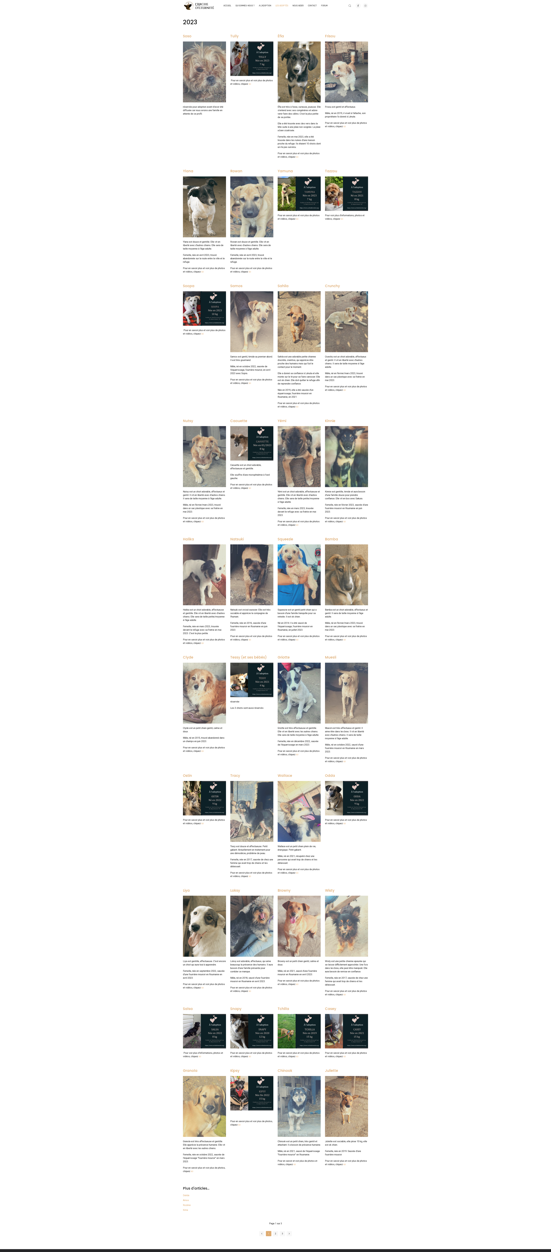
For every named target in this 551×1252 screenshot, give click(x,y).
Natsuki (237, 539)
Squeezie (285, 539)
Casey (330, 1008)
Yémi (282, 420)
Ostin (187, 775)
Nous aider (298, 5)
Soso (187, 36)
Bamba (331, 539)
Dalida (186, 1195)
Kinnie (330, 420)
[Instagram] (365, 5)
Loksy (235, 890)
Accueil (227, 5)
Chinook (285, 1070)
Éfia (281, 36)
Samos (236, 286)
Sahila (283, 286)
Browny (284, 890)
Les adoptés (282, 5)
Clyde (188, 657)
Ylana (188, 171)
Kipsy (234, 1070)
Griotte (284, 657)
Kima (185, 1210)
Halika (188, 539)
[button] (349, 5)
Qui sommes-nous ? (245, 5)
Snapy (235, 1008)
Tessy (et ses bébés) (248, 657)
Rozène (187, 1205)
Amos (186, 1200)
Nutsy (188, 420)
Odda (330, 775)
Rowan (236, 171)
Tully (234, 36)
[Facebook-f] (358, 5)
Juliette (331, 1070)
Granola (190, 1070)
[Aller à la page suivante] (289, 1233)
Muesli (330, 657)
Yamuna (285, 171)
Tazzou (331, 171)
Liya (186, 890)
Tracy (235, 775)
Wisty (329, 890)
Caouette (238, 420)
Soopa (188, 286)
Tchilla (283, 1008)
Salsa (188, 1008)
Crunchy (332, 286)
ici (250, 84)
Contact (312, 5)
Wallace (285, 775)
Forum (324, 5)
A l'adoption (265, 5)
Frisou (330, 36)
